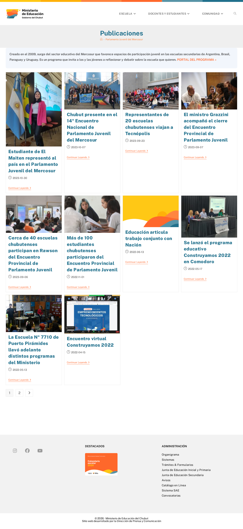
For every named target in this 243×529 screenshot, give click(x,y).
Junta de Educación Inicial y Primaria (186, 470)
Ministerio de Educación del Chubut (127, 518)
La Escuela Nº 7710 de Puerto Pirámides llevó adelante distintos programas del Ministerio (33, 349)
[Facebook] (27, 450)
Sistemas (168, 459)
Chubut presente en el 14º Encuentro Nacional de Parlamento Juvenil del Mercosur (92, 127)
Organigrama (170, 454)
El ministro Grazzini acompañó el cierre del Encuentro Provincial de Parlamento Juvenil (206, 127)
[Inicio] (101, 39)
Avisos (166, 480)
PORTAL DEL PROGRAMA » (196, 59)
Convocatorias (171, 495)
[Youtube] (40, 450)
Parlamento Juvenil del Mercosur (124, 39)
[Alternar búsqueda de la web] (235, 13)
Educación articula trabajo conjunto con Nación (148, 238)
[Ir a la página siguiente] (29, 393)
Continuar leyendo (19, 188)
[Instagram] (15, 450)
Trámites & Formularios (177, 464)
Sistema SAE (170, 490)
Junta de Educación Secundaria (183, 475)
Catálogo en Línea (174, 485)
